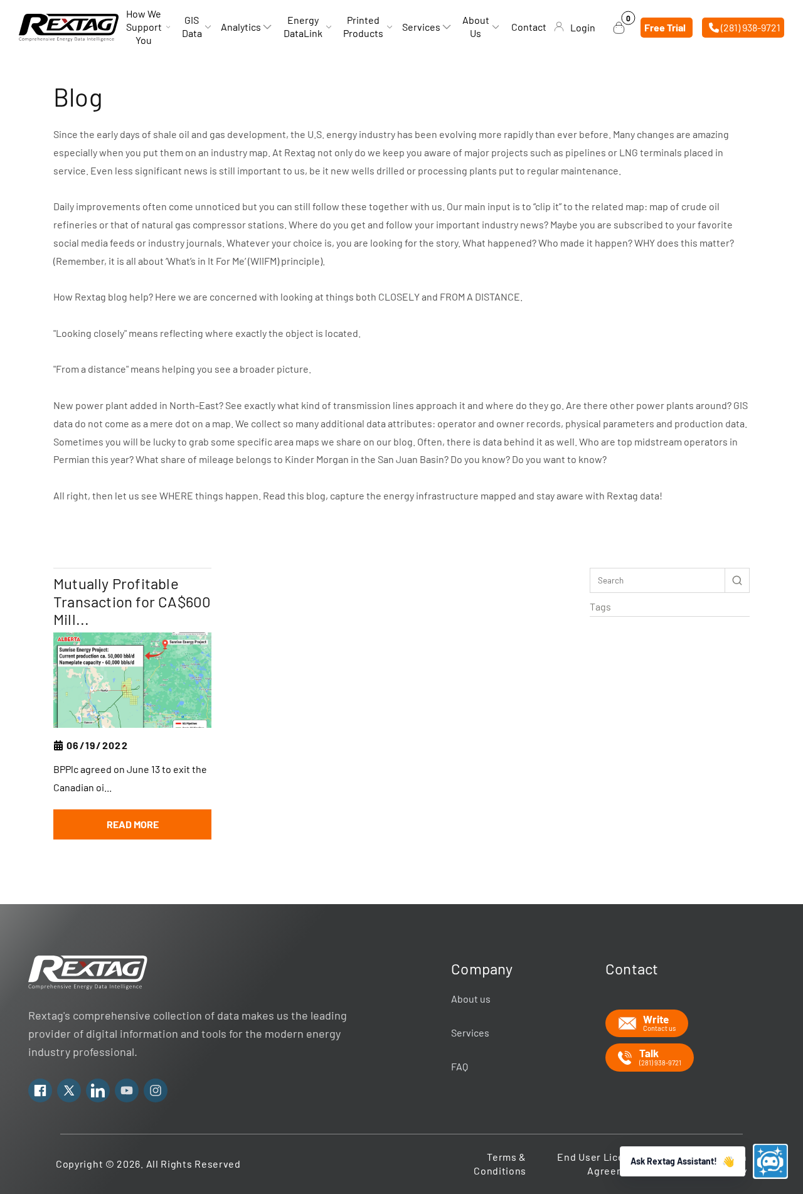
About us (471, 999)
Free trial (665, 27)
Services (470, 1032)
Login (582, 27)
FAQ (459, 1066)
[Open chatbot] (770, 1161)
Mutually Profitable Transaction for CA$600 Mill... (132, 602)
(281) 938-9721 (749, 27)
